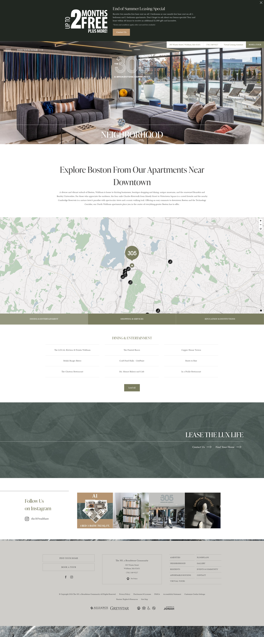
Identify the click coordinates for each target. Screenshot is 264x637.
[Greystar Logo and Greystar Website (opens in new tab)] (119, 609)
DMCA (157, 594)
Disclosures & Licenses (142, 594)
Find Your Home (225, 447)
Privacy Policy (124, 594)
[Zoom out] (261, 225)
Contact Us (198, 447)
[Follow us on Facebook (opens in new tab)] (65, 578)
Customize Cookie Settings (194, 594)
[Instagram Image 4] (203, 510)
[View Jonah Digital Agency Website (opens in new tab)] (169, 608)
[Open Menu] (8, 50)
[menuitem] (182, 557)
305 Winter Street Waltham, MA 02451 (132, 567)
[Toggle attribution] (261, 310)
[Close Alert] (261, 3)
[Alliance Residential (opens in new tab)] (99, 609)
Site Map (144, 599)
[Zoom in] (261, 221)
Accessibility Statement (172, 594)
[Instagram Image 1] (95, 510)
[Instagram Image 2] (131, 510)
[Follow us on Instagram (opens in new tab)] (71, 578)
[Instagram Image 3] (167, 510)
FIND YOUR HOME (27, 50)
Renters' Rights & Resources (127, 599)
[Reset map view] (261, 229)
